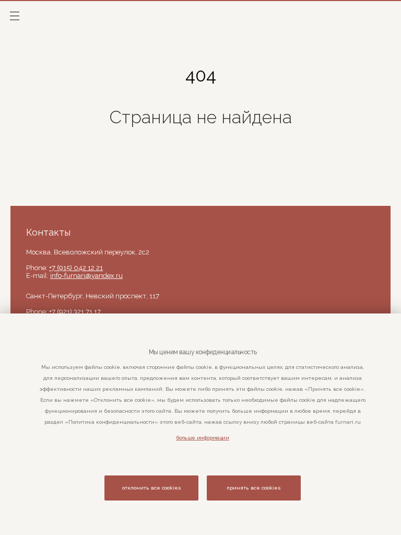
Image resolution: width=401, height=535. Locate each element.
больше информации (202, 437)
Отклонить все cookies (151, 488)
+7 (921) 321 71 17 (75, 312)
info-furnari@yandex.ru (86, 276)
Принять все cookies (254, 488)
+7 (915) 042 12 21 (76, 268)
